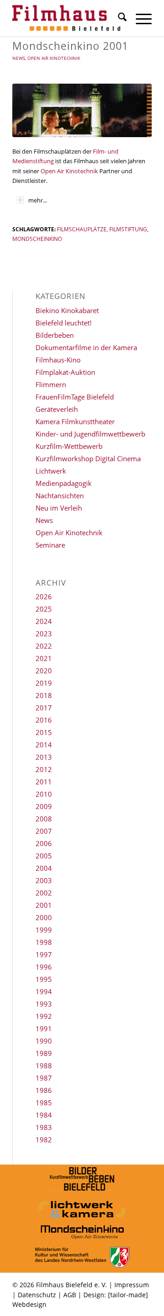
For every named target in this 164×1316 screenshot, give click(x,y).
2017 (44, 707)
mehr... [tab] (37, 200)
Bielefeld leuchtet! (64, 322)
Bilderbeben (55, 335)
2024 (44, 621)
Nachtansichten (60, 495)
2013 (44, 757)
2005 (44, 855)
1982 (44, 1139)
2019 (44, 682)
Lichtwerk (51, 470)
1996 (44, 966)
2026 (44, 596)
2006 (44, 843)
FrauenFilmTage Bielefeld (75, 396)
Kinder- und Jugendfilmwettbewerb (90, 433)
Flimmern (51, 384)
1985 (44, 1102)
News (18, 58)
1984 (44, 1114)
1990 (44, 1040)
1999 (44, 929)
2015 (44, 732)
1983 (44, 1127)
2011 (44, 781)
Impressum (131, 1284)
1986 (44, 1090)
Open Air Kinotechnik (53, 58)
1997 (44, 954)
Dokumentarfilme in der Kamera (86, 347)
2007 (44, 831)
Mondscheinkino (37, 238)
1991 (44, 1028)
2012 (44, 769)
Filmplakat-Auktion (65, 372)
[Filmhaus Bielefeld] (68, 18)
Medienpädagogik (64, 483)
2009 (44, 806)
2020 (44, 670)
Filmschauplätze (82, 229)
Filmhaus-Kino (58, 359)
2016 (44, 720)
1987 (44, 1077)
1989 (44, 1053)
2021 (44, 658)
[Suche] (118, 18)
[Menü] (139, 18)
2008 (44, 818)
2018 (44, 695)
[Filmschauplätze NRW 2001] (82, 110)
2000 (44, 917)
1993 (44, 1003)
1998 (44, 942)
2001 (44, 905)
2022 (44, 645)
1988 (44, 1065)
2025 (44, 608)
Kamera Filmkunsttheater (75, 421)
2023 (44, 633)
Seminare (50, 544)
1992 (44, 1016)
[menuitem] (118, 18)
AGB (69, 1294)
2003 (44, 880)
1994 (44, 991)
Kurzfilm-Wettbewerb (69, 446)
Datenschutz (37, 1294)
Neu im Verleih (59, 507)
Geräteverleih (57, 409)
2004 (44, 868)
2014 (44, 744)
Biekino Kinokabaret (67, 310)
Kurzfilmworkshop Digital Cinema (88, 458)
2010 (44, 794)
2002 (44, 892)
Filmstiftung (128, 229)
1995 (44, 979)
